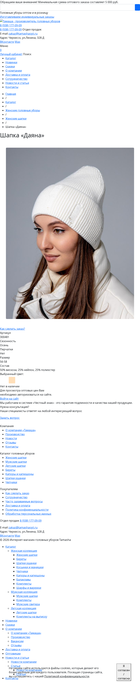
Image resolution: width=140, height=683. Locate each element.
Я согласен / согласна (124, 672)
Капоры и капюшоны (19, 474)
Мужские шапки (16, 462)
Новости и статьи (17, 658)
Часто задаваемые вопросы (24, 501)
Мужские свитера (28, 604)
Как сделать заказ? (12, 329)
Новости (11, 438)
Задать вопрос (10, 418)
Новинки (11, 621)
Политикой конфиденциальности (66, 676)
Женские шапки (15, 457)
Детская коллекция (23, 608)
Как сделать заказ (17, 493)
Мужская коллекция (24, 592)
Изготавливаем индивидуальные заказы (27, 17)
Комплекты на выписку (31, 616)
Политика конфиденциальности (26, 510)
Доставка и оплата (17, 505)
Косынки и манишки (30, 567)
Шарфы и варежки (28, 588)
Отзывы (10, 442)
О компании (13, 629)
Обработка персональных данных (28, 514)
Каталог (10, 547)
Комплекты (23, 584)
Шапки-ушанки (15, 478)
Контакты (11, 446)
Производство (15, 434)
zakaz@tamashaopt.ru (23, 33)
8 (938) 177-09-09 (11, 25)
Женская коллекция (24, 551)
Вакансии (17, 641)
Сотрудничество (16, 497)
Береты (10, 470)
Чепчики (11, 482)
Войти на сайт (9, 399)
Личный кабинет (11, 54)
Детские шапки (15, 466)
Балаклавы (23, 579)
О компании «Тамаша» (20, 430)
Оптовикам (13, 653)
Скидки (10, 625)
